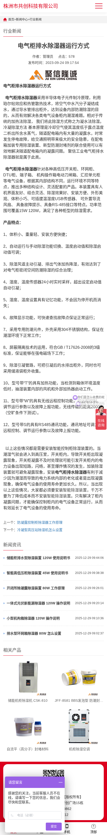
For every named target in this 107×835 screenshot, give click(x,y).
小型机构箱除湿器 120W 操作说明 (33, 618)
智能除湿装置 (75, 490)
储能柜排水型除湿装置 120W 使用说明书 (38, 558)
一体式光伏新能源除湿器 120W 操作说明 (38, 603)
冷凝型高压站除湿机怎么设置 (39, 530)
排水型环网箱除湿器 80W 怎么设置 (34, 633)
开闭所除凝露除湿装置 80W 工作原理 (36, 588)
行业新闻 (36, 19)
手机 (67, 832)
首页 (11, 19)
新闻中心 (22, 19)
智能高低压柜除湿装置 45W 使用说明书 (37, 573)
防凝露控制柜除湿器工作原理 (39, 522)
